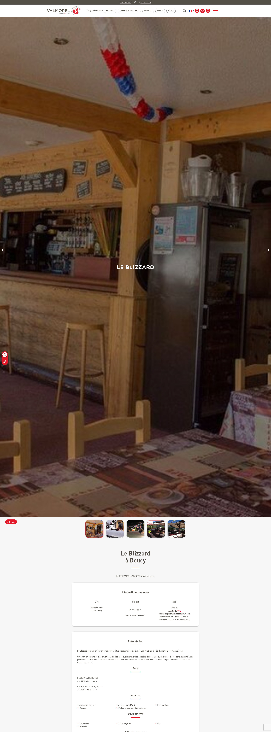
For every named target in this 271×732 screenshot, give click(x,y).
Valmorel (110, 11)
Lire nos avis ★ (146, 2)
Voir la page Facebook (135, 615)
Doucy (160, 11)
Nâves (171, 11)
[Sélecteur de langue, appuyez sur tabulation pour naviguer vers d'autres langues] (191, 10)
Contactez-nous (125, 2)
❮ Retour (11, 522)
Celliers (148, 11)
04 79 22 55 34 (135, 609)
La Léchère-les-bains (129, 11)
